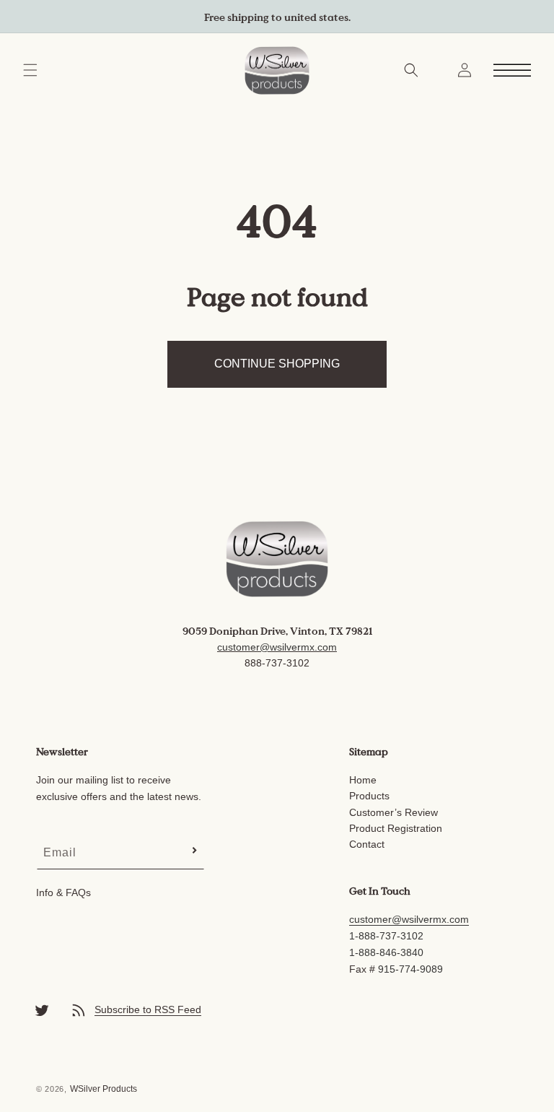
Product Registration (395, 828)
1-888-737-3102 (386, 936)
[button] (30, 70)
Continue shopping (277, 363)
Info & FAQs (63, 892)
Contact (366, 844)
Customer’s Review (393, 812)
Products (369, 796)
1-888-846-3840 (386, 952)
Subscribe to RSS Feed (147, 1009)
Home (363, 780)
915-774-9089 (410, 969)
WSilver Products (103, 1089)
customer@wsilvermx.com (277, 647)
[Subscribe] (194, 850)
